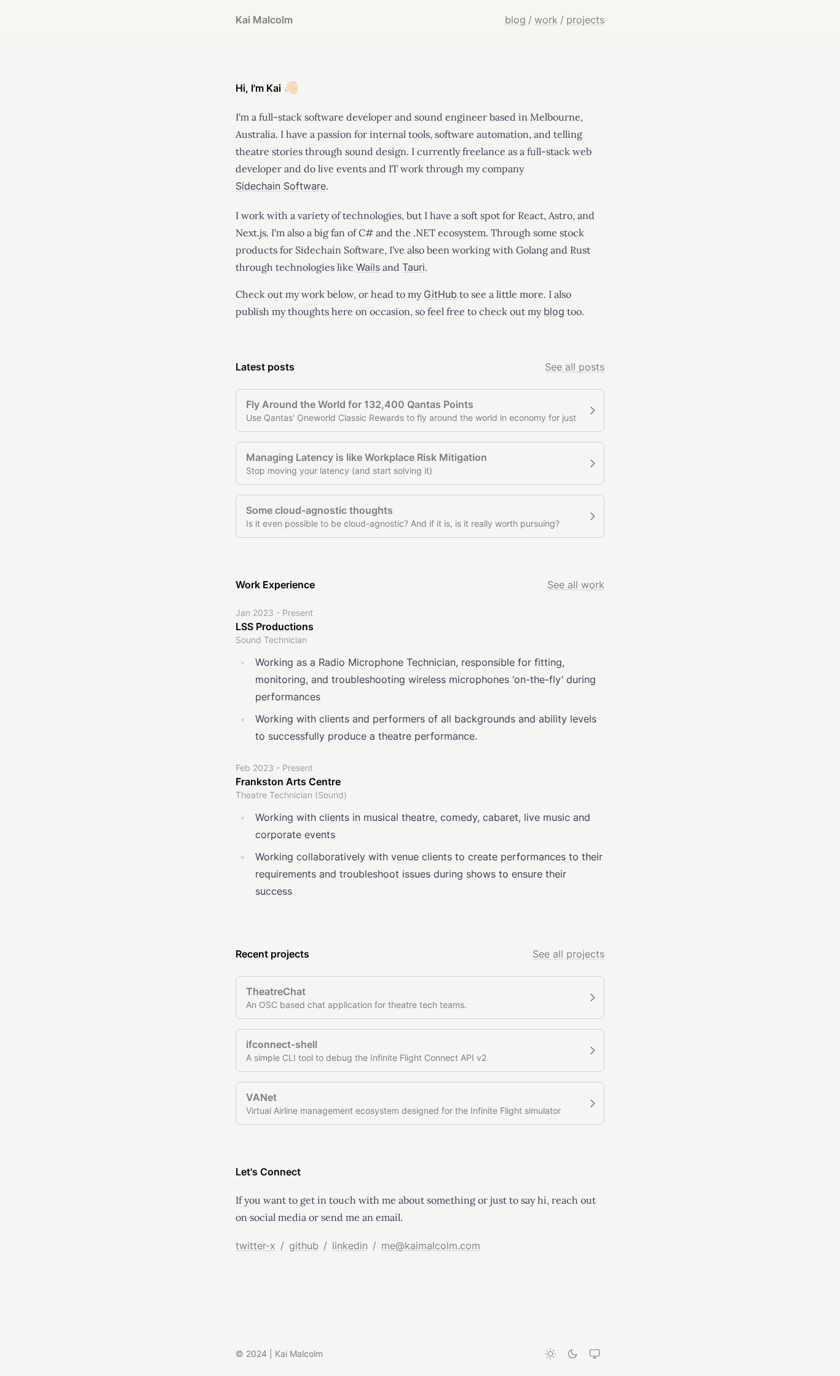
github (304, 1245)
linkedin (350, 1245)
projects (585, 20)
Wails (368, 267)
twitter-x (255, 1245)
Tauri (413, 267)
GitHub (440, 294)
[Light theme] (550, 1354)
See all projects (568, 954)
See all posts (574, 367)
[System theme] (594, 1354)
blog (515, 20)
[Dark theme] (572, 1354)
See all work (575, 584)
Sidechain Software (281, 186)
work (546, 20)
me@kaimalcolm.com (430, 1245)
